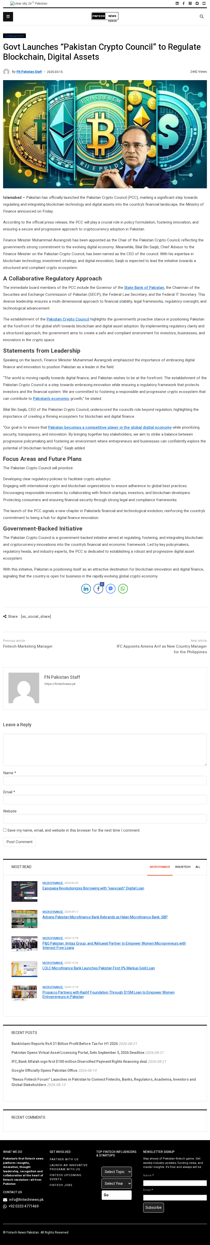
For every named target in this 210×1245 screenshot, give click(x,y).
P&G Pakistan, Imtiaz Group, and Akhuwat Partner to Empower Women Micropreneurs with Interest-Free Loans (114, 946)
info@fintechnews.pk (26, 1199)
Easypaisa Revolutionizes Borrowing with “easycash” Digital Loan (93, 888)
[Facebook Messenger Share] (111, 589)
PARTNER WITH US (64, 1159)
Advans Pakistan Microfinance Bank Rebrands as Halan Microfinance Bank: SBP (105, 917)
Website (10, 811)
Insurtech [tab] (183, 867)
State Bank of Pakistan (144, 287)
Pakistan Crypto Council (68, 319)
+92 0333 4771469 (24, 1206)
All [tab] (198, 867)
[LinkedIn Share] (86, 589)
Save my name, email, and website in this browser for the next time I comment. (73, 830)
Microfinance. (53, 883)
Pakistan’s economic (51, 398)
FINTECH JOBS (61, 1185)
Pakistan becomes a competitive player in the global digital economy (110, 427)
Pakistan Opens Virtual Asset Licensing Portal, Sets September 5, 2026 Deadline (78, 1052)
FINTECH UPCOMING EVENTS (65, 1177)
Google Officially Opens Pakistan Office (44, 1070)
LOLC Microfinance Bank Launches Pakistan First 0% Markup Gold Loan (99, 968)
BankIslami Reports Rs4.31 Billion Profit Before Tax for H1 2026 (65, 1043)
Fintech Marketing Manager (28, 646)
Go (106, 1195)
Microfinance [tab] (160, 867)
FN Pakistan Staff (29, 71)
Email (7, 792)
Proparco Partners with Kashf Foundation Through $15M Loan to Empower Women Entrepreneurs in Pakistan (109, 995)
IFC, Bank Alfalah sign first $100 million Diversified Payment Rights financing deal (79, 1061)
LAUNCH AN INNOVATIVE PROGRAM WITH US (69, 1167)
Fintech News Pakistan (22, 1232)
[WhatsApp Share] (123, 589)
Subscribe (153, 1207)
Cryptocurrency (14, 36)
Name (8, 773)
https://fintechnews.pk (59, 684)
